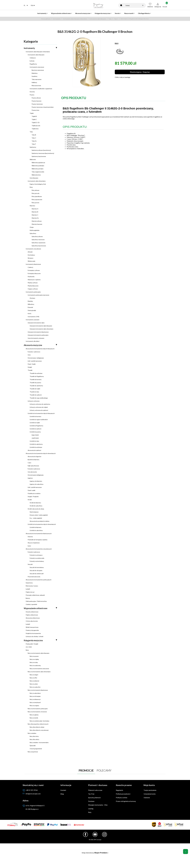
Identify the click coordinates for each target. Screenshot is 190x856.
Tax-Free (91, 794)
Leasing (90, 808)
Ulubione (147, 797)
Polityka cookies (121, 797)
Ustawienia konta (149, 794)
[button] (121, 5)
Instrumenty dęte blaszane (97, 19)
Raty (89, 812)
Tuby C (116, 19)
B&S (116, 43)
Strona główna (45, 19)
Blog (62, 794)
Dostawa (91, 801)
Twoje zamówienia (150, 790)
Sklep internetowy (94, 853)
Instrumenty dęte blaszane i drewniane (75, 19)
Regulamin (119, 790)
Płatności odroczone (95, 790)
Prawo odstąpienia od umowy (126, 801)
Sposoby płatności (94, 797)
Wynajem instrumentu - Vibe (97, 805)
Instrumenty (57, 19)
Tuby (110, 19)
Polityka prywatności (123, 794)
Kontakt (63, 790)
